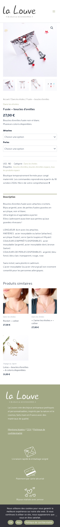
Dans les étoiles (18, 99)
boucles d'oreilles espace (39, 167)
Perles (6, 142)
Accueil (6, 99)
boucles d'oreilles (20, 167)
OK (10, 522)
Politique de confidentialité (39, 522)
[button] (52, 28)
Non (19, 522)
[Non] (56, 515)
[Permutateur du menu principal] (54, 11)
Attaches (7, 130)
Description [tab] (9, 196)
